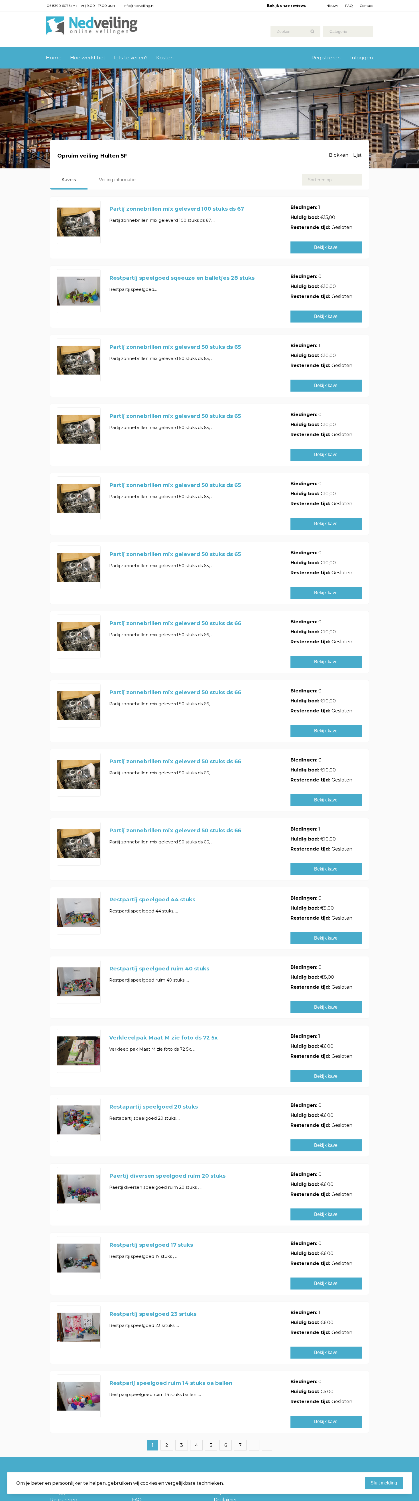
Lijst (357, 155)
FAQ (349, 5)
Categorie (338, 31)
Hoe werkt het (87, 58)
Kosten (165, 58)
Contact (366, 5)
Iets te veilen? (131, 58)
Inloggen (361, 58)
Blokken (338, 155)
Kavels (69, 179)
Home (54, 58)
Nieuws (332, 5)
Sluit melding (384, 1482)
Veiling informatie (117, 179)
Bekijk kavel (326, 247)
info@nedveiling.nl (138, 5)
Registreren (326, 58)
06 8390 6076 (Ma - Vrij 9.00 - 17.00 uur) (81, 5)
